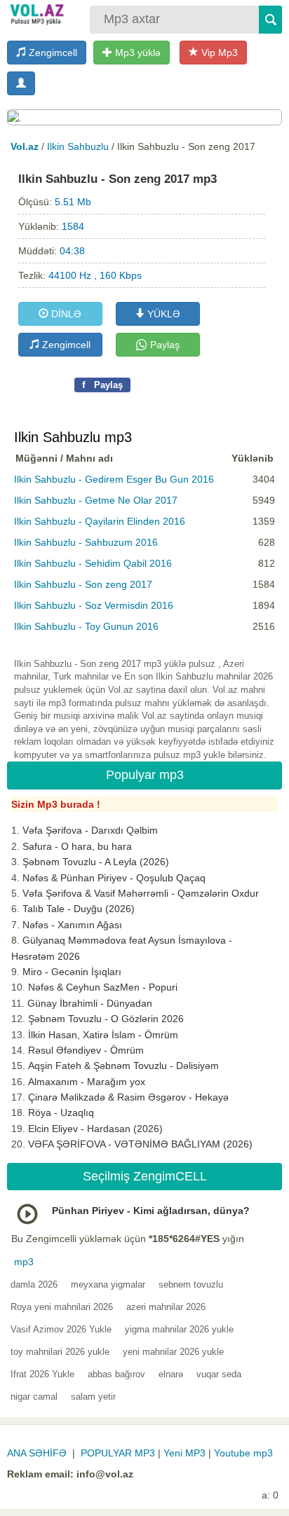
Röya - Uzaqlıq (61, 1112)
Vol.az (25, 146)
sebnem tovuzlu (191, 1284)
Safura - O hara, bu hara (77, 846)
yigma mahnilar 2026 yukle (179, 1329)
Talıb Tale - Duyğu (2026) (78, 908)
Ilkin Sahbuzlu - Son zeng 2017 (83, 584)
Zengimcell (51, 52)
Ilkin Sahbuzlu (78, 146)
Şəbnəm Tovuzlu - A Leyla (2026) (95, 861)
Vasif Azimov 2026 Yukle (61, 1329)
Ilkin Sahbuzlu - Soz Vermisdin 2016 (93, 605)
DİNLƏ (64, 313)
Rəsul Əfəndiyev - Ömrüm (86, 1050)
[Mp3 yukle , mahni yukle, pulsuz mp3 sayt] (36, 14)
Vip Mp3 (218, 52)
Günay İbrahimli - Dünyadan (89, 1003)
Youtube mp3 (243, 1453)
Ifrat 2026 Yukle (42, 1374)
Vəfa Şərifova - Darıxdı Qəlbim (90, 830)
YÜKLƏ (162, 313)
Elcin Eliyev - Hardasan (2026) (95, 1128)
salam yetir (93, 1396)
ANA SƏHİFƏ (37, 1453)
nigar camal (34, 1396)
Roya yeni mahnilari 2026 (62, 1307)
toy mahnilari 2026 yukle (60, 1351)
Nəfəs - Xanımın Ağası (72, 924)
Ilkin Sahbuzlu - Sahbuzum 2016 (86, 542)
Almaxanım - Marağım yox (86, 1081)
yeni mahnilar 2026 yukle (173, 1351)
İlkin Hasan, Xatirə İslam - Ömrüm (103, 1034)
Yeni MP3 (184, 1453)
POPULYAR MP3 (118, 1453)
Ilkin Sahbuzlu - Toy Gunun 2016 (86, 626)
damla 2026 (34, 1284)
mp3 (24, 1261)
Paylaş (163, 344)
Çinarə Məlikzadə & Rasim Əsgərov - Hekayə (128, 1097)
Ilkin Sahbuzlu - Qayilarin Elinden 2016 (99, 521)
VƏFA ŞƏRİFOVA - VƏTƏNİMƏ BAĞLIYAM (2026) (140, 1144)
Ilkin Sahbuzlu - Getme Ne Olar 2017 (95, 500)
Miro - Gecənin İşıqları (71, 971)
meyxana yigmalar (108, 1284)
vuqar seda (218, 1374)
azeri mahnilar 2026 (166, 1307)
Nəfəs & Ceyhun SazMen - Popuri (102, 987)
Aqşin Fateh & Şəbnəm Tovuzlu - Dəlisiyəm (123, 1065)
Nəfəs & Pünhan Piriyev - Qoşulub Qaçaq (114, 877)
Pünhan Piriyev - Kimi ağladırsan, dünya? (151, 1210)
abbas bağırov (116, 1374)
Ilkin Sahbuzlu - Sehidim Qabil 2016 (93, 563)
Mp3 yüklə (136, 52)
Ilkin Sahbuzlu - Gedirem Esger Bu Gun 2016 (114, 479)
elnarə (171, 1374)
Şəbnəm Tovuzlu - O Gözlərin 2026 (106, 1018)
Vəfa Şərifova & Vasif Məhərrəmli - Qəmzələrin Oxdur (140, 893)
